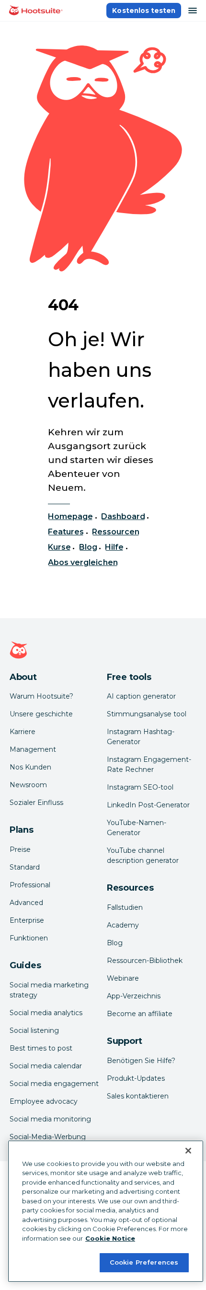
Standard (25, 867)
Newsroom (28, 785)
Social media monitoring (50, 1119)
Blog (88, 547)
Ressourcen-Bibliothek (145, 960)
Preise (20, 849)
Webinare (123, 978)
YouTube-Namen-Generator (136, 827)
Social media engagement (54, 1083)
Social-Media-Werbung (48, 1136)
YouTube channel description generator (143, 855)
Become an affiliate (139, 1013)
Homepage (70, 516)
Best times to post (41, 1048)
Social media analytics (46, 1012)
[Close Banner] (188, 1150)
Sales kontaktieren (138, 1096)
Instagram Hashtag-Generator (140, 736)
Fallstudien (125, 907)
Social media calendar (46, 1066)
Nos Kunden (30, 767)
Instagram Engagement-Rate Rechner (149, 764)
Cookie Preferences (144, 1262)
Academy (123, 925)
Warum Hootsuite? (41, 696)
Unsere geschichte (41, 714)
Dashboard (123, 516)
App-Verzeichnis (133, 996)
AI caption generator (141, 696)
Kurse (59, 547)
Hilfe (114, 547)
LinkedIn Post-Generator (148, 805)
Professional (30, 885)
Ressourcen (115, 531)
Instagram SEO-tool (140, 787)
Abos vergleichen (83, 562)
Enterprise (27, 920)
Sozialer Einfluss (36, 802)
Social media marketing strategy (49, 990)
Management (33, 749)
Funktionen (29, 938)
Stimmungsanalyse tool (146, 714)
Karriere (22, 731)
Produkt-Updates (136, 1078)
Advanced (26, 902)
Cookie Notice (110, 1238)
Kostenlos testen (143, 10)
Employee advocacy (44, 1101)
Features (66, 531)
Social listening (34, 1030)
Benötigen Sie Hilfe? (141, 1060)
